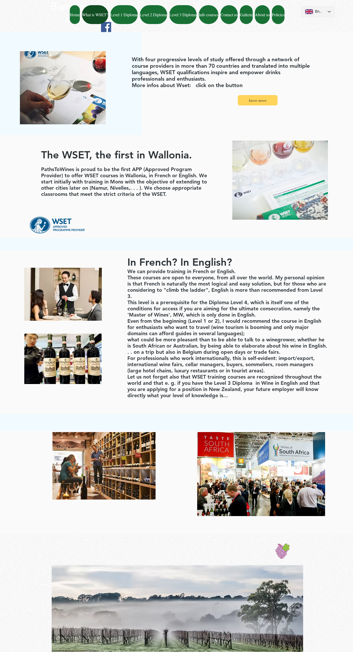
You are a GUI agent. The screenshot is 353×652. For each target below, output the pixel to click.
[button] (229, 14)
